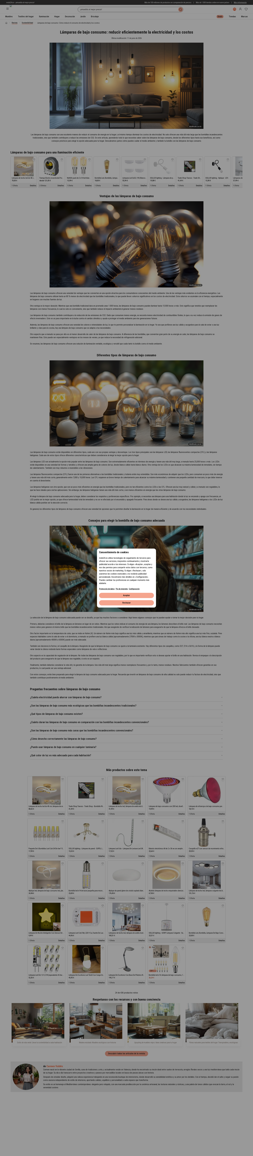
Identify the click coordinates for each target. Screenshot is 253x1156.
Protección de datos (107, 589)
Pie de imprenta (122, 589)
